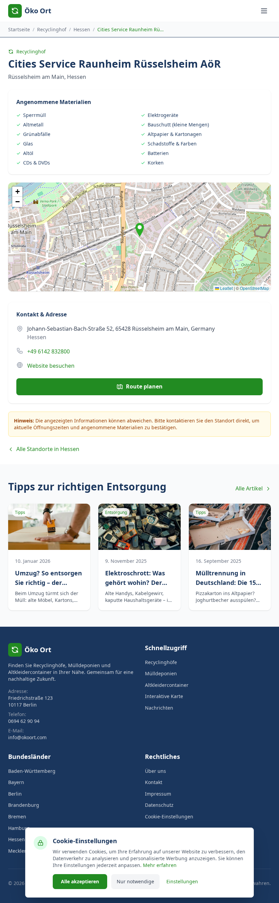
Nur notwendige (135, 881)
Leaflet (226, 288)
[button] (139, 230)
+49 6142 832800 (48, 351)
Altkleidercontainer (166, 685)
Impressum (158, 794)
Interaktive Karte (164, 696)
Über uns (155, 771)
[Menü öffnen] (264, 11)
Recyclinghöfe (161, 662)
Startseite (19, 29)
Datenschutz (159, 805)
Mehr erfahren (160, 865)
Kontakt (153, 782)
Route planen (144, 386)
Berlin (15, 794)
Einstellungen (182, 881)
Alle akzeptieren (80, 881)
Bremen (17, 816)
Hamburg (19, 828)
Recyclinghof (51, 29)
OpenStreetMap (254, 288)
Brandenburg (23, 805)
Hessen (81, 29)
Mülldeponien (161, 673)
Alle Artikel (249, 488)
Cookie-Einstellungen (169, 816)
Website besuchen (51, 365)
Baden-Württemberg (31, 771)
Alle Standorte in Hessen (47, 449)
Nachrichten (159, 708)
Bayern (16, 782)
